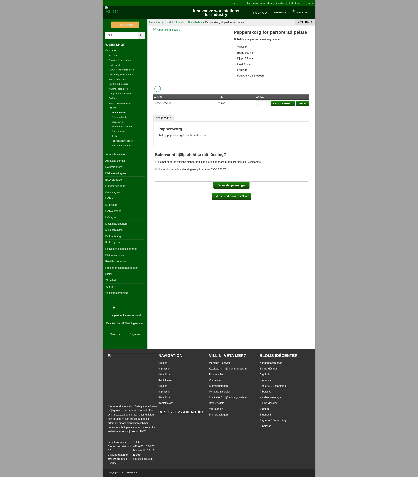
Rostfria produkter (115, 261)
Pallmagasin (112, 242)
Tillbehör (112, 107)
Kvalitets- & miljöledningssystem (228, 368)
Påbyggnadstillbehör (122, 140)
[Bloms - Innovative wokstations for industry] (125, 12)
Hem (152, 22)
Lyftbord (109, 198)
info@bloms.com (143, 458)
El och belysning (120, 117)
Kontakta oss (295, 3)
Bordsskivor (118, 122)
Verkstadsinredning (116, 293)
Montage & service (220, 363)
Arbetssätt (265, 391)
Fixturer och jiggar (115, 186)
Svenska (115, 334)
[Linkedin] (180, 421)
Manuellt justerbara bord (121, 69)
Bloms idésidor (268, 368)
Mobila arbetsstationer (119, 103)
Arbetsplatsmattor (115, 154)
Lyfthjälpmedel (113, 211)
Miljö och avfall (114, 230)
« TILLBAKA (305, 22)
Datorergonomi (114, 167)
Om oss (236, 3)
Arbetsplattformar (115, 160)
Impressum (164, 368)
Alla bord (113, 55)
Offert (302, 103)
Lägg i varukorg (282, 103)
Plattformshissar (114, 255)
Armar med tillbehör (122, 126)
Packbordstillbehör (121, 145)
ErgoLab (265, 374)
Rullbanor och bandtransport (121, 267)
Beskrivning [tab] (163, 118)
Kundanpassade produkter (259, 3)
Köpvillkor (280, 3)
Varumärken (216, 380)
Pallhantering (113, 236)
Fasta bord (114, 65)
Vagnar (109, 286)
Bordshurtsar (118, 131)
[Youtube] (171, 421)
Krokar (115, 136)
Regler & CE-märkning (273, 386)
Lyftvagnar (111, 217)
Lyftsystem (111, 204)
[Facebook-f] (162, 421)
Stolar (108, 274)
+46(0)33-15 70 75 (143, 446)
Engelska (135, 334)
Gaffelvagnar (112, 192)
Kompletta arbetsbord (119, 93)
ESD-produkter (114, 179)
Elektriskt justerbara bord (121, 74)
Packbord (113, 98)
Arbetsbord (111, 50)
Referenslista (216, 374)
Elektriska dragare (115, 173)
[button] (309, 3)
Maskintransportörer (116, 223)
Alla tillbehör (119, 112)
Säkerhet (110, 280)
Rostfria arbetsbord (118, 84)
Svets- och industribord (120, 60)
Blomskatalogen (218, 386)
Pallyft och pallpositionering (121, 248)
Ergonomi (265, 380)
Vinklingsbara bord (118, 88)
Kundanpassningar (271, 363)
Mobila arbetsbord (117, 79)
